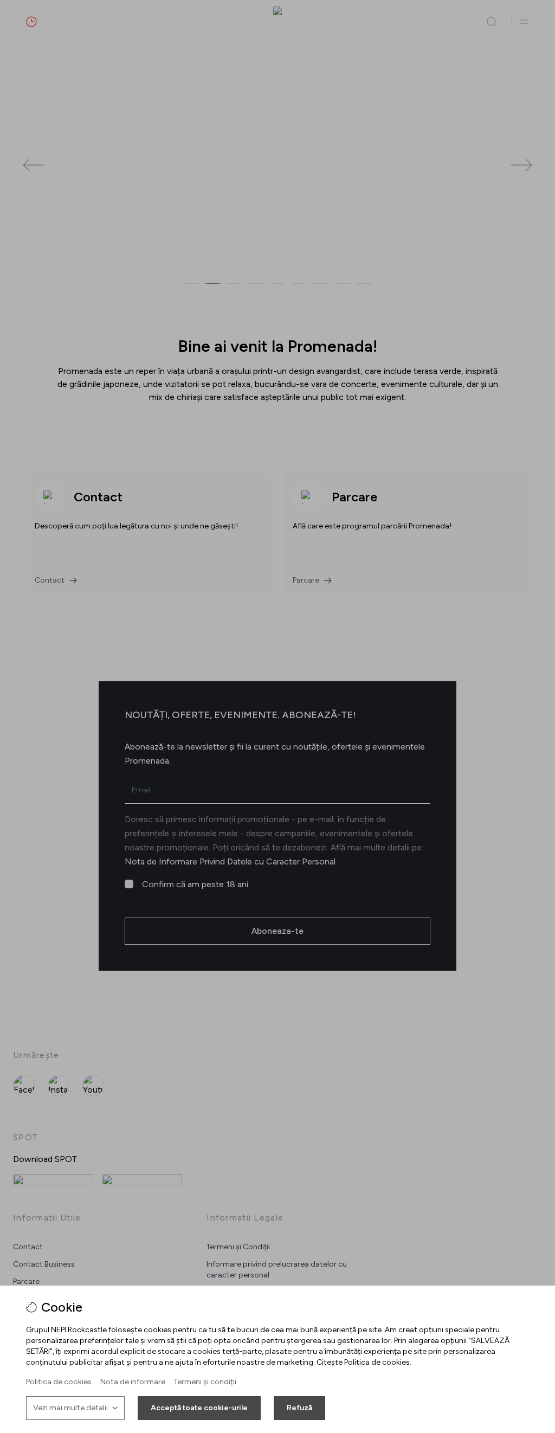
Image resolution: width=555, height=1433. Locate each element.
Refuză (299, 1407)
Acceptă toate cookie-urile (199, 1407)
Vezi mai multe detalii (70, 1407)
